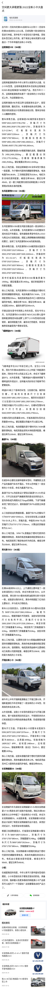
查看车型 (25, 915)
